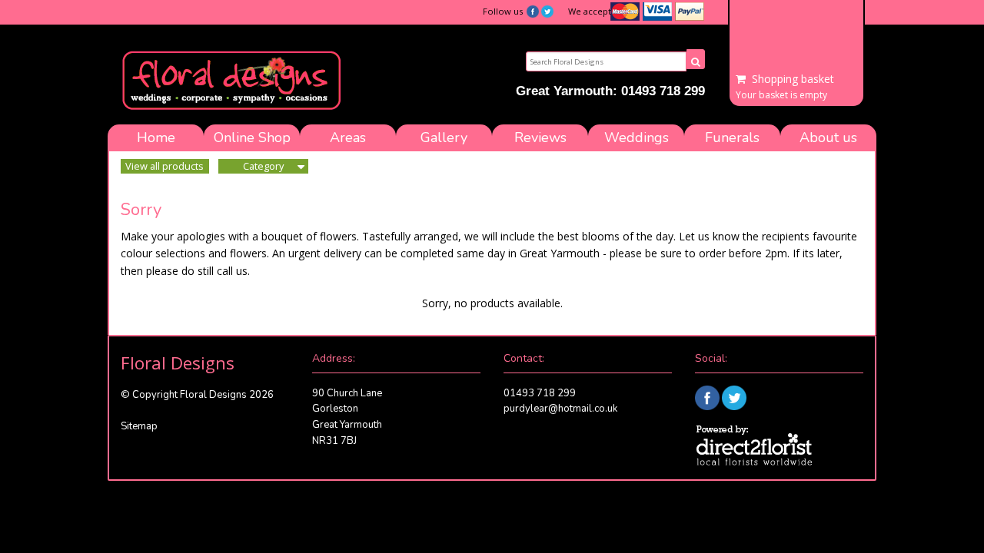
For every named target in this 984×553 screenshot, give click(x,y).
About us (828, 137)
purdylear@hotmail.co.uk (560, 409)
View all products (164, 166)
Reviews (540, 137)
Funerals (732, 137)
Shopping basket (793, 79)
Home (156, 137)
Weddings (636, 137)
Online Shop (252, 137)
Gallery (444, 137)
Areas (348, 137)
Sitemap (139, 426)
